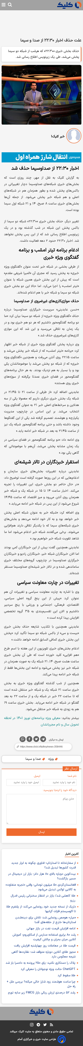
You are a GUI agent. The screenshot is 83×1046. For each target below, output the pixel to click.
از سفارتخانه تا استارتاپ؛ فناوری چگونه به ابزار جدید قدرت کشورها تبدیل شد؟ (43, 865)
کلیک (21, 1032)
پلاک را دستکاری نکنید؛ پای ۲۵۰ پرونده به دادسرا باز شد (40, 963)
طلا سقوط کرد (66, 975)
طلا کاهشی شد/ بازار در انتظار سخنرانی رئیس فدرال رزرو (43, 898)
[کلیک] (69, 5)
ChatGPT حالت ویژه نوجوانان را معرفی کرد (48, 969)
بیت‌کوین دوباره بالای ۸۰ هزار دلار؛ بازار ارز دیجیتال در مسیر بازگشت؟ (42, 876)
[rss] (51, 1025)
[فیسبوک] (29, 740)
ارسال (41, 832)
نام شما (72, 776)
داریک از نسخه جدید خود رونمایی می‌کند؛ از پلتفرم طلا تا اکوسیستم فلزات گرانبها (41, 909)
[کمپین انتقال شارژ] (41, 157)
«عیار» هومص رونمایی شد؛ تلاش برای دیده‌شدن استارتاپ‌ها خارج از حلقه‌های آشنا (45, 920)
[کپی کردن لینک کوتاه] (41, 747)
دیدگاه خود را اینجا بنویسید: (60, 790)
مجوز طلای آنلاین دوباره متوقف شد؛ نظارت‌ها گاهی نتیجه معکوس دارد (43, 954)
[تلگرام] (43, 740)
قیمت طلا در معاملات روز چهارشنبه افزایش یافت (44, 945)
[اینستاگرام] (31, 1025)
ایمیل (37, 776)
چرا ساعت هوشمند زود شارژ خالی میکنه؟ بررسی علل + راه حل (41, 984)
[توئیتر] (36, 740)
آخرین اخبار (71, 854)
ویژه (51, 759)
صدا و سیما (33, 759)
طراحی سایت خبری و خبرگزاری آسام (37, 1039)
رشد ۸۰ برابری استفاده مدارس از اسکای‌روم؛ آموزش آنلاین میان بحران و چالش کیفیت (44, 937)
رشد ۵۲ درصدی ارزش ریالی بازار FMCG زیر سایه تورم (41, 992)
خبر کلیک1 (58, 136)
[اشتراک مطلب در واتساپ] (23, 739)
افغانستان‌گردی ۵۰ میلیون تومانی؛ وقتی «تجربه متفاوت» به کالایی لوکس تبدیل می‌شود (41, 887)
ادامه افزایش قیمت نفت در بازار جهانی (51, 928)
